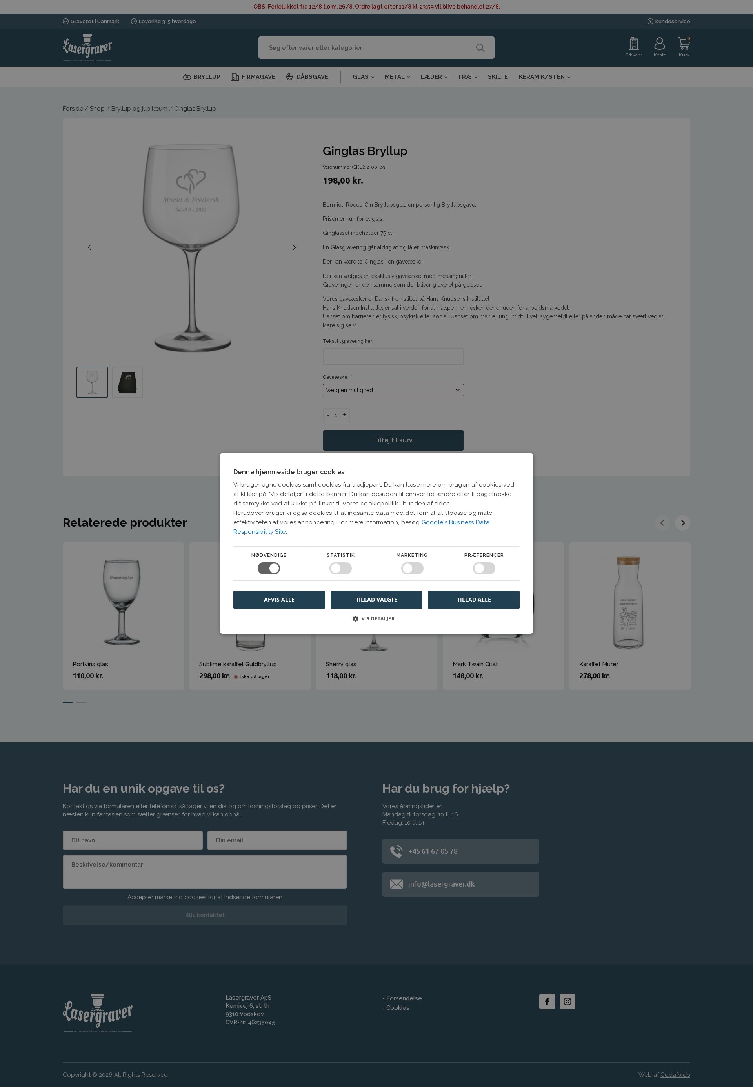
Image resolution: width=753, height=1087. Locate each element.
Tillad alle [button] (474, 599)
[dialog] (376, 543)
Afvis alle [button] (279, 599)
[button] (376, 622)
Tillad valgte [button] (376, 599)
